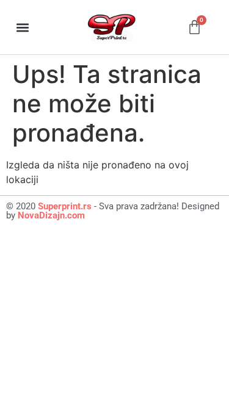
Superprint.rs (65, 206)
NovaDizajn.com (51, 215)
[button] (22, 27)
